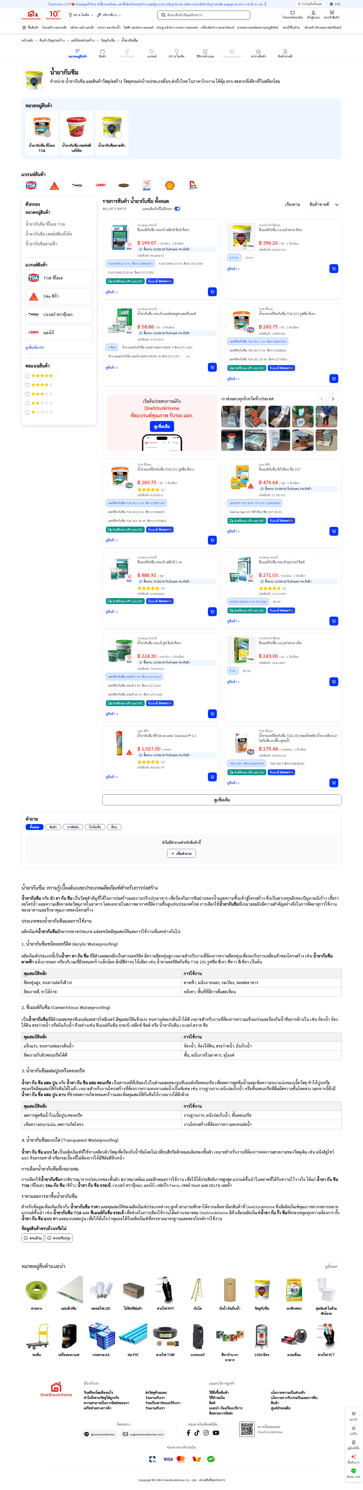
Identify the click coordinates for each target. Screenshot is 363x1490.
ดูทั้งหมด (331, 1266)
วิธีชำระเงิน (217, 1397)
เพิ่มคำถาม (184, 853)
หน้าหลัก (27, 40)
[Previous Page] (322, 398)
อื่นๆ (114, 827)
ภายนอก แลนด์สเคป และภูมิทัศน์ (257, 27)
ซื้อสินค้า (33, 27)
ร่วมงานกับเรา (155, 1397)
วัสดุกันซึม (108, 40)
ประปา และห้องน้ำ (109, 27)
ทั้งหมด (34, 827)
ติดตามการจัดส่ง (221, 1413)
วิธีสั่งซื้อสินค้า (219, 1392)
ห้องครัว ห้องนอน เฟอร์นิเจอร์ (322, 27)
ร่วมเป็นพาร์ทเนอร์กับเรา (163, 1402)
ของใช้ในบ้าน (291, 27)
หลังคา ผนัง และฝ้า (82, 27)
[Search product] (163, 15)
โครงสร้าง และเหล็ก (54, 27)
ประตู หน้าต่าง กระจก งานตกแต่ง (177, 27)
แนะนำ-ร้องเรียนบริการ (225, 1408)
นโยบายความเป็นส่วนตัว (288, 1392)
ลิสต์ (212, 1402)
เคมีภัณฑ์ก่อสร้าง (83, 40)
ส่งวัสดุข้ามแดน (156, 1392)
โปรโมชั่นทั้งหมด (312, 4)
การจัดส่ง (73, 827)
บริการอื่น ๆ (109, 15)
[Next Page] (332, 398)
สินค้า (53, 827)
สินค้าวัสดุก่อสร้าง (52, 40)
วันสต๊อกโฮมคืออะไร (98, 1392)
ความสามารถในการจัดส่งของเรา (106, 1402)
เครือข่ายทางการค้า (97, 1408)
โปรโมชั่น (95, 827)
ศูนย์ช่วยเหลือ (280, 1408)
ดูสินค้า (110, 292)
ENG (338, 4)
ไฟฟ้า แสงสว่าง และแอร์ (139, 27)
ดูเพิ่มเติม (162, 426)
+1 (188, 356)
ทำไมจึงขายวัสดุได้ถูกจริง (101, 1397)
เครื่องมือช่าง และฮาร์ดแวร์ (217, 27)
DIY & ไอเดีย (81, 15)
